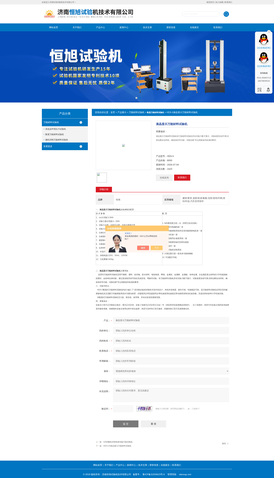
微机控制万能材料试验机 (56, 140)
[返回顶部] (268, 89)
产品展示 (121, 112)
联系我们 (228, 2)
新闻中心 (124, 27)
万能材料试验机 (51, 122)
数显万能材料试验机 (54, 134)
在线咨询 (164, 178)
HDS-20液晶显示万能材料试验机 (117, 446)
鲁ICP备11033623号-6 (154, 474)
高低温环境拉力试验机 (55, 129)
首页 (113, 112)
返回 (224, 443)
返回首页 (210, 2)
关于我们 (77, 27)
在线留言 (194, 27)
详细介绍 (103, 189)
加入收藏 (219, 2)
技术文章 (147, 27)
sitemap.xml (185, 474)
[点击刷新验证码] (144, 408)
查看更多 (47, 146)
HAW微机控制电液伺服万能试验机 (118, 442)
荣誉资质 (170, 27)
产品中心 (100, 27)
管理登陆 (171, 474)
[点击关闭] (269, 32)
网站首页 (53, 27)
